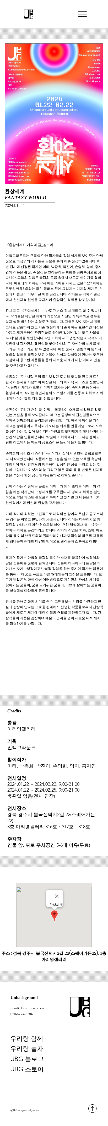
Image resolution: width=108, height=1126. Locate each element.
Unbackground (24, 997)
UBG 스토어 (27, 1069)
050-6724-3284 (21, 1014)
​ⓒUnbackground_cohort (25, 1110)
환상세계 (15, 191)
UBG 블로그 (27, 1059)
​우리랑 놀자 (26, 1048)
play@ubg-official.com (27, 1008)
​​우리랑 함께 (26, 1038)
